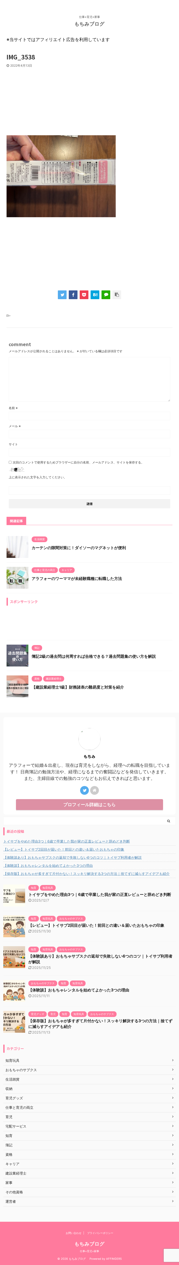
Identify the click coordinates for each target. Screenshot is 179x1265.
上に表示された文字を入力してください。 (38, 477)
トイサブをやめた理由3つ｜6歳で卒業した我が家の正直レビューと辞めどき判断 (66, 841)
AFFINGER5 (114, 1258)
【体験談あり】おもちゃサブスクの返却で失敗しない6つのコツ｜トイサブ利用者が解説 (72, 857)
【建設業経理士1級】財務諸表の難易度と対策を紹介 (78, 687)
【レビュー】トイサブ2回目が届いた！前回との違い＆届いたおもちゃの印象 (63, 849)
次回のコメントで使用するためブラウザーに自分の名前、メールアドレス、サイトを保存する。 (78, 462)
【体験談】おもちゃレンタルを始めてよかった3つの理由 (48, 865)
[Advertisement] (89, 100)
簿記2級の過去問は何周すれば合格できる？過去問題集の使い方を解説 (94, 656)
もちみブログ (91, 24)
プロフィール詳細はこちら (89, 804)
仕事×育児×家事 (89, 1251)
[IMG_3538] (95, 294)
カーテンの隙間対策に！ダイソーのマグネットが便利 (79, 547)
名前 (13, 408)
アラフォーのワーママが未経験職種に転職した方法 (77, 578)
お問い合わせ (73, 1233)
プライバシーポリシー (100, 1233)
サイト (13, 444)
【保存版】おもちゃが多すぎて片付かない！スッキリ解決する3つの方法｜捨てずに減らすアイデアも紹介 (86, 873)
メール (15, 426)
